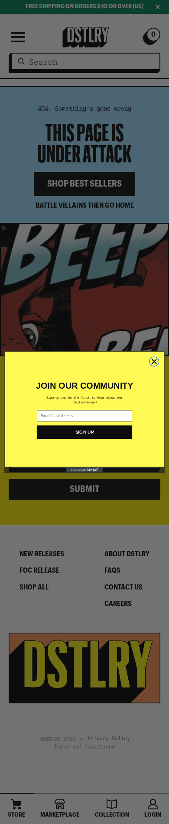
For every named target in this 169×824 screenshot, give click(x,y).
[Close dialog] (154, 361)
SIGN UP (84, 432)
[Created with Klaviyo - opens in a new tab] (84, 470)
